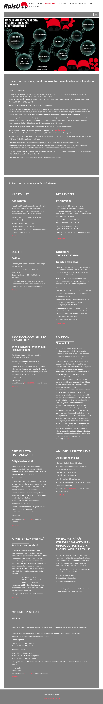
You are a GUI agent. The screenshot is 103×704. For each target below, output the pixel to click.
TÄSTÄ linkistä (59, 130)
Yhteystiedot (34, 7)
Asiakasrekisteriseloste (51, 698)
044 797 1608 (29, 519)
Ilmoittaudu (16, 236)
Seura (39, 3)
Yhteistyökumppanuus (77, 3)
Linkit (91, 3)
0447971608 (29, 383)
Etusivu (32, 3)
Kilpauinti (62, 3)
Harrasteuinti (50, 3)
